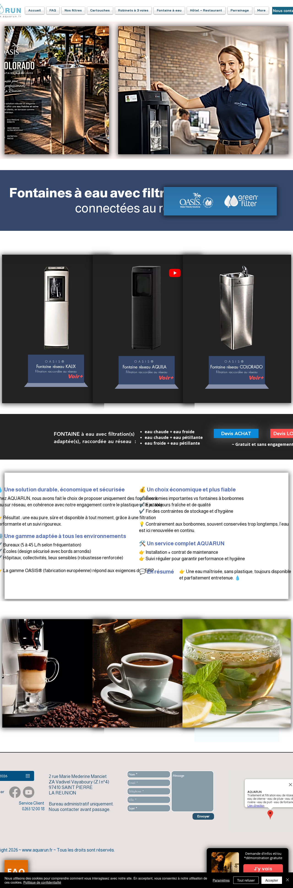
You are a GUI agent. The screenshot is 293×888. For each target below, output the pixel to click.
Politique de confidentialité (42, 882)
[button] (52, 10)
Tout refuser (246, 880)
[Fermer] (287, 880)
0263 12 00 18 (33, 809)
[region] (56, 371)
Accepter (271, 880)
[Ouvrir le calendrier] (28, 776)
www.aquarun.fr (37, 849)
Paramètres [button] (221, 880)
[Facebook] (15, 792)
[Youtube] (175, 273)
